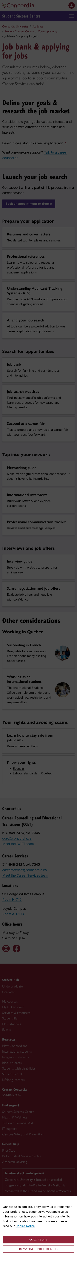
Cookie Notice (25, 1226)
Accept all (38, 1240)
